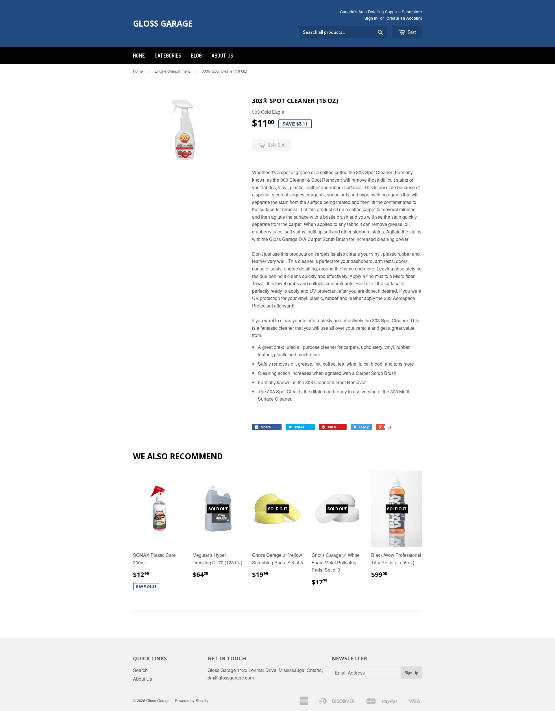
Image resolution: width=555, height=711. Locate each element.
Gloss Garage (163, 23)
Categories (168, 55)
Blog (196, 55)
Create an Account (404, 18)
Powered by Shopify (191, 700)
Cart (411, 32)
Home (139, 55)
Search (140, 670)
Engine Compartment (172, 71)
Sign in (371, 18)
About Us (222, 55)
